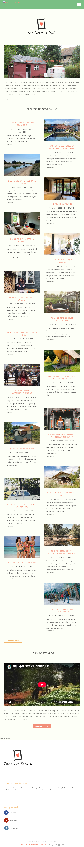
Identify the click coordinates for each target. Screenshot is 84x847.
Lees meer (10, 144)
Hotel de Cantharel (62, 204)
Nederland (28, 187)
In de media (33, 845)
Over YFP (23, 845)
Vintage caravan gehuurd (22, 449)
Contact (43, 845)
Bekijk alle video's (42, 726)
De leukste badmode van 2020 (22, 563)
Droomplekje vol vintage (42, 61)
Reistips (71, 615)
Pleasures (30, 304)
